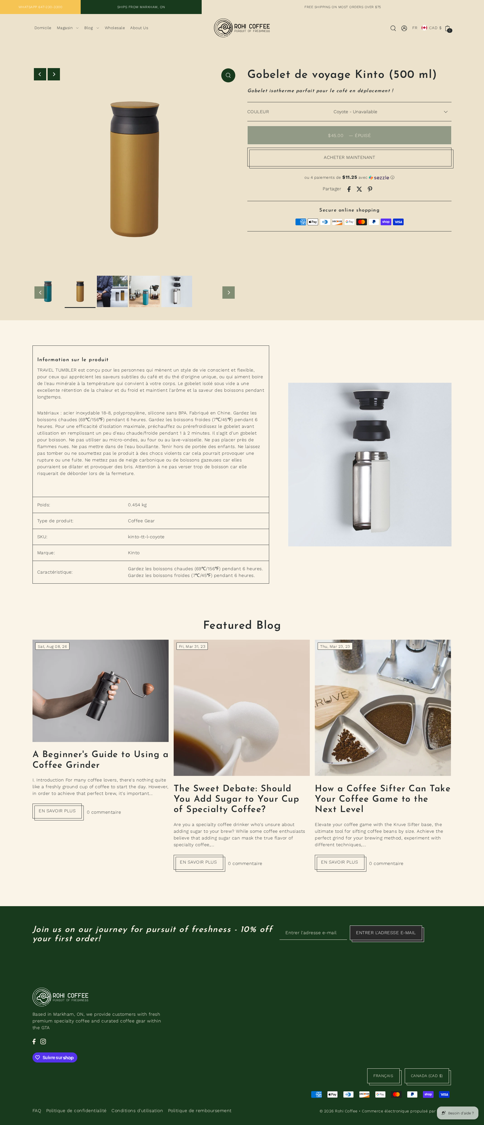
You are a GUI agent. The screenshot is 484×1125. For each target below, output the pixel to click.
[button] (349, 177)
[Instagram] (43, 1041)
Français (383, 1075)
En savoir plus (57, 810)
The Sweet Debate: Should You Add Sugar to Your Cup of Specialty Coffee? (236, 800)
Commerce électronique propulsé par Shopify (407, 1111)
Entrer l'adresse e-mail (386, 932)
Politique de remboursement (200, 1110)
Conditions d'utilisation (137, 1110)
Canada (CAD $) (427, 1075)
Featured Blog (242, 626)
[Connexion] (393, 28)
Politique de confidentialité (76, 1110)
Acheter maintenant (349, 157)
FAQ (36, 1110)
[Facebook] (34, 1041)
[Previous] (40, 74)
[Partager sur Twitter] (359, 188)
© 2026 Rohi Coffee (339, 1111)
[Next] (54, 74)
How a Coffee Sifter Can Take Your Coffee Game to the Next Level (383, 800)
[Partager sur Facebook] (349, 188)
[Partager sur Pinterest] (370, 188)
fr (415, 27)
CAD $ (435, 27)
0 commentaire (104, 812)
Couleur (258, 111)
